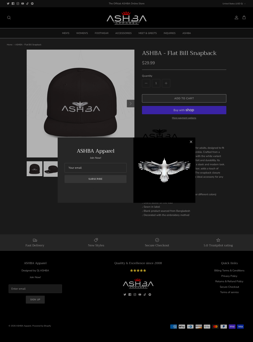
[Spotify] (108, 189)
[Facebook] (88, 189)
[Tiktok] (103, 189)
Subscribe (95, 179)
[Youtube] (98, 189)
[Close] (191, 142)
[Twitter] (83, 189)
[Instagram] (93, 189)
